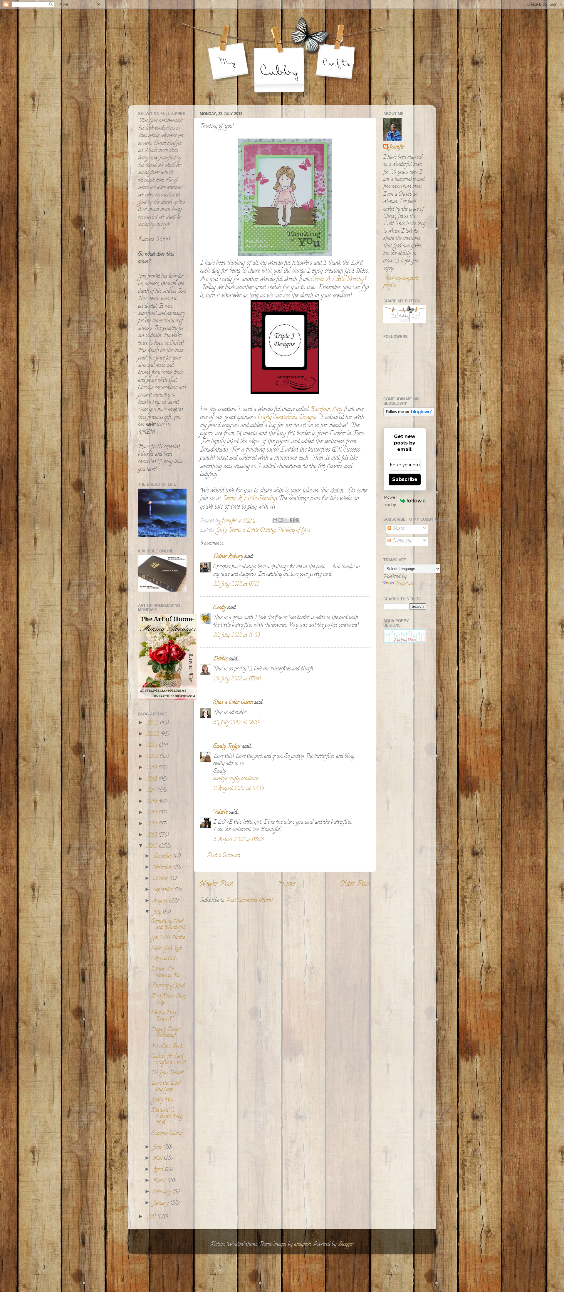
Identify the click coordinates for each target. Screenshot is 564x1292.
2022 (153, 734)
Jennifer (396, 147)
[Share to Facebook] (292, 520)
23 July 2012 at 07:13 (236, 584)
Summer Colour (166, 1134)
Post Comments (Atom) (249, 901)
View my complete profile (401, 282)
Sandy (219, 608)
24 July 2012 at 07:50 (236, 679)
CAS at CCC (164, 959)
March (160, 1181)
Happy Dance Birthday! (165, 1032)
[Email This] (275, 520)
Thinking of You (294, 530)
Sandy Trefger (227, 746)
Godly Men (162, 1100)
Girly (221, 530)
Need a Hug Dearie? (163, 1016)
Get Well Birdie (168, 938)
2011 (151, 1217)
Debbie (220, 659)
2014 (152, 824)
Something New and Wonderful (168, 925)
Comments (401, 541)
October (161, 879)
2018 (152, 779)
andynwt (302, 1245)
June (158, 1147)
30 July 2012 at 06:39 (236, 723)
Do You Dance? (167, 1073)
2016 (152, 802)
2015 (152, 813)
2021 (152, 746)
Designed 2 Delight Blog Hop (166, 1116)
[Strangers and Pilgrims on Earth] (167, 699)
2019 (152, 768)
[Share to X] (286, 520)
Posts (397, 529)
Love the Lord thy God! (166, 1086)
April (159, 1170)
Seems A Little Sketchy (337, 279)
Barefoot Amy (326, 409)
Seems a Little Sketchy (252, 530)
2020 (153, 757)
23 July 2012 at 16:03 (236, 636)
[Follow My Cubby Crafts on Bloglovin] (408, 415)
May (158, 1159)
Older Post (354, 884)
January (161, 1203)
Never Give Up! (166, 949)
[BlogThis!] (280, 520)
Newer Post (216, 884)
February (162, 1192)
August (161, 901)
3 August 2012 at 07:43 (238, 840)
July (158, 912)
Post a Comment (223, 855)
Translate (404, 584)
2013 (152, 835)
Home (286, 884)
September (163, 890)
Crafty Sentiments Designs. (287, 417)
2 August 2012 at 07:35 (238, 789)
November (163, 868)
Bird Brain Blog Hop (168, 999)
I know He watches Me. (165, 972)
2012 (152, 847)
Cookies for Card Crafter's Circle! (168, 1060)
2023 (153, 723)
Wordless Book (166, 1046)
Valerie (220, 812)
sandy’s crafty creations (235, 779)
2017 (152, 791)
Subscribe (404, 479)
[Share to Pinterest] (297, 520)
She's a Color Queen (233, 703)
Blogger (345, 1245)
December (163, 857)
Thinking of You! (168, 986)
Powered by (390, 501)
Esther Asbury (228, 557)
